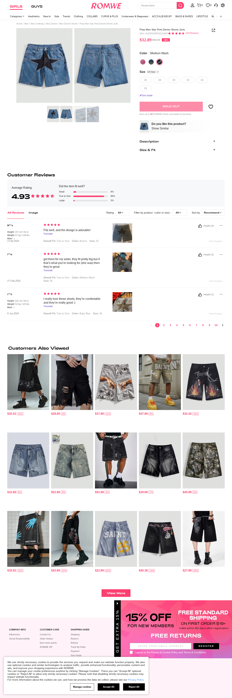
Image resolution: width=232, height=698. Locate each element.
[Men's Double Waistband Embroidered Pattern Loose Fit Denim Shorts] (116, 539)
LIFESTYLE (202, 16)
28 (97, 313)
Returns (74, 638)
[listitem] (28, 392)
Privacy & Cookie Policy (164, 652)
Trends (66, 16)
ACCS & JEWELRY (162, 16)
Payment (75, 651)
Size (147, 71)
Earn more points (48, 643)
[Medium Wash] (159, 62)
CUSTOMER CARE (49, 630)
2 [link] (164, 325)
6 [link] (190, 325)
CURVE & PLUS (109, 16)
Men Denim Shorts (68, 23)
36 (48, 281)
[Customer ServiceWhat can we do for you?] (216, 5)
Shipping (75, 634)
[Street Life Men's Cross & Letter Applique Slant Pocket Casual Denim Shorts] (160, 382)
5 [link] (183, 325)
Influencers (14, 634)
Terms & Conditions (195, 652)
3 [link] (170, 325)
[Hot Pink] (143, 62)
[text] (74, 225)
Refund (74, 643)
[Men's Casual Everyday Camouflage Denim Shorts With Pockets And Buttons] (204, 460)
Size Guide (76, 655)
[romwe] (106, 5)
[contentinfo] (11, 414)
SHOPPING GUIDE (80, 630)
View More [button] (116, 593)
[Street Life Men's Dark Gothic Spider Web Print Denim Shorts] (204, 539)
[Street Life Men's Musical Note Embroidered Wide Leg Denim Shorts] (28, 382)
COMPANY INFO (17, 630)
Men (26, 23)
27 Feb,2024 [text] (13, 281)
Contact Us (45, 634)
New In (47, 16)
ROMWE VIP (46, 647)
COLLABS (92, 16)
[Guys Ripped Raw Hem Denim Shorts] (72, 382)
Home (19, 23)
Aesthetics (34, 16)
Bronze (79, 241)
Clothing (78, 16)
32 (94, 241)
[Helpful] (200, 226)
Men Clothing (37, 23)
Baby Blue (81, 313)
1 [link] (157, 325)
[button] (211, 106)
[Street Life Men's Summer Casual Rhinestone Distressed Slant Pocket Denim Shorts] (204, 382)
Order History (46, 638)
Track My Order (78, 647)
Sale (56, 16)
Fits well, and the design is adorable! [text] (67, 230)
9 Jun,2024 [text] (13, 313)
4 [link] (177, 325)
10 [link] (216, 325)
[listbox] (192, 5)
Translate (48, 234)
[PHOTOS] (73, 66)
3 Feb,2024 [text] (13, 241)
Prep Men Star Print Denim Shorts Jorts (162, 29)
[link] (151, 325)
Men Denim (51, 23)
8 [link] (203, 325)
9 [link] (209, 325)
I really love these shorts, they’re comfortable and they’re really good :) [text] (72, 300)
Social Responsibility (19, 638)
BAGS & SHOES (184, 16)
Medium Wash (83, 277)
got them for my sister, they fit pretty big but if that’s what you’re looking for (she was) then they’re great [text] (72, 263)
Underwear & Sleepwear (135, 16)
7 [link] (196, 325)
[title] (116, 348)
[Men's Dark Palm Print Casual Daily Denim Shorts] (28, 539)
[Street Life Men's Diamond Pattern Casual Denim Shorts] (116, 460)
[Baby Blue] (151, 62)
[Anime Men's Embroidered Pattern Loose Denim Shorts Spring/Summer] (160, 539)
